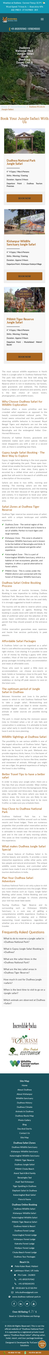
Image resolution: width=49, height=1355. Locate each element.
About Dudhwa (25, 1090)
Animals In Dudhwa (24, 1111)
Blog (24, 1125)
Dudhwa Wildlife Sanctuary (24, 1147)
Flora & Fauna (24, 1199)
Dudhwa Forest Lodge (24, 1231)
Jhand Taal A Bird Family (25, 1173)
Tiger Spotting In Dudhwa (24, 1186)
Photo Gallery (24, 1120)
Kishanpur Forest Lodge (24, 1239)
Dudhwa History (24, 1103)
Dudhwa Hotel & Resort (24, 1226)
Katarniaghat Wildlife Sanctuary (24, 1156)
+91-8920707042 (18, 28)
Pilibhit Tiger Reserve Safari (24, 1222)
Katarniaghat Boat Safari (24, 1195)
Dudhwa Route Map (24, 1116)
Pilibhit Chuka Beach (24, 1169)
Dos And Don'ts (24, 1129)
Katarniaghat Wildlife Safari (24, 1218)
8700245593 (34, 28)
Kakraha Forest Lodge (24, 1244)
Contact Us (24, 1133)
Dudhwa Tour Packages (24, 1257)
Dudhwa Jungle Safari (25, 1165)
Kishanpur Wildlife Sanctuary (24, 1152)
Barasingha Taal (25, 1178)
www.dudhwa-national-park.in (26, 1297)
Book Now (24, 198)
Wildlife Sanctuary (24, 1098)
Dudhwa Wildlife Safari (24, 1209)
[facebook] (14, 1304)
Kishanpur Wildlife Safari (24, 1213)
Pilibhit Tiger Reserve (24, 1160)
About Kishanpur (24, 1094)
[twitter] (27, 1304)
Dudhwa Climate (24, 1107)
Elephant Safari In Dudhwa (24, 1191)
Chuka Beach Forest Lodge (24, 1252)
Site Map (24, 1138)
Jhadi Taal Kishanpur (24, 1182)
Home (24, 1085)
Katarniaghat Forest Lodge (25, 1235)
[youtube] (33, 1304)
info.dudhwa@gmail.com (26, 1292)
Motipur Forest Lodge (24, 1248)
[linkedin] (20, 1304)
